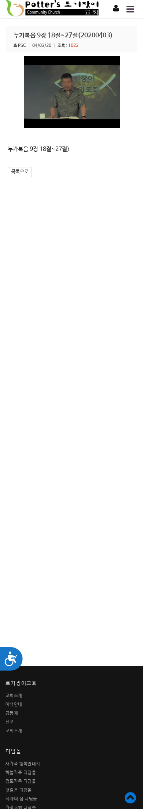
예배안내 (14, 704)
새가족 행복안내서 (23, 764)
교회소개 (14, 695)
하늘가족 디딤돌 (21, 772)
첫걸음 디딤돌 (19, 790)
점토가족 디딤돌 (21, 781)
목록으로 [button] (20, 172)
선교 (10, 722)
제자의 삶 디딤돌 (21, 799)
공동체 (12, 713)
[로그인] (116, 8)
